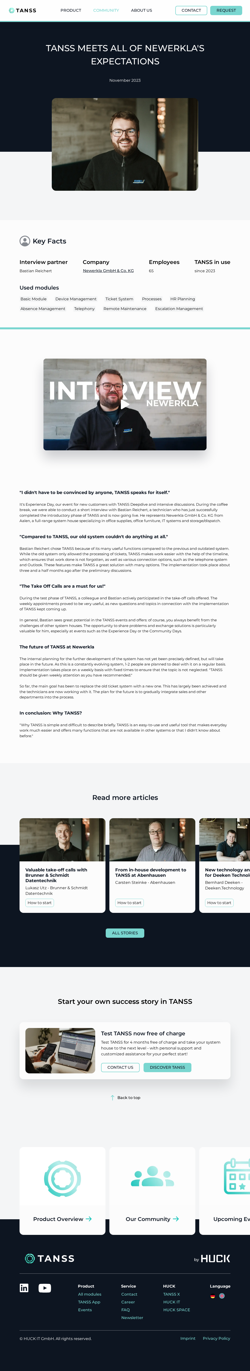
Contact (129, 1294)
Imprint (188, 1338)
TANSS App (89, 1302)
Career (128, 1302)
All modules (89, 1294)
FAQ (125, 1310)
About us (141, 10)
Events (85, 1310)
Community (106, 10)
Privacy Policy (216, 1338)
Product (71, 10)
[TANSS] (22, 10)
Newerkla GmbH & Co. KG (108, 270)
